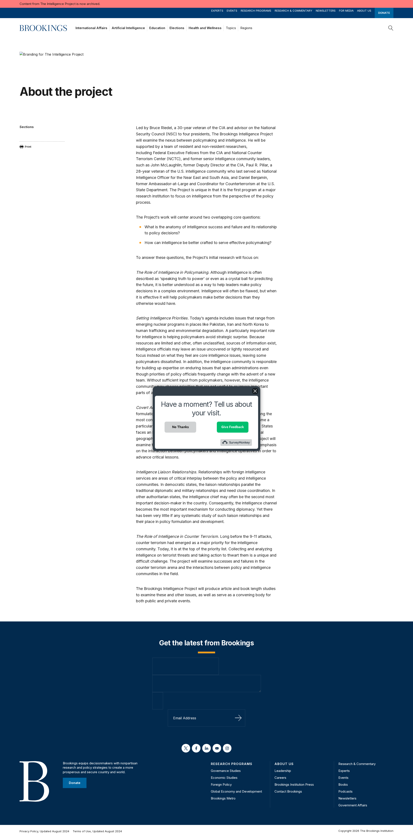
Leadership (282, 771)
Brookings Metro (223, 798)
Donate (384, 13)
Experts (217, 10)
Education (157, 28)
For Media (346, 10)
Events (232, 10)
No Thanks (180, 427)
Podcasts (345, 791)
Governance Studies (226, 771)
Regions (246, 28)
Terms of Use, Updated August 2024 (97, 831)
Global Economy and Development (236, 791)
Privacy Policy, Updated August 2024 (44, 831)
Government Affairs (352, 805)
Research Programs (256, 10)
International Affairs (91, 28)
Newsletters (326, 10)
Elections (177, 28)
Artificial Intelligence (128, 28)
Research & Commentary (293, 10)
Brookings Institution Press (294, 784)
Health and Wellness (205, 28)
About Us (364, 10)
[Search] (390, 28)
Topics (231, 28)
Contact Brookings (288, 791)
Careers (280, 778)
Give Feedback (232, 427)
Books (343, 784)
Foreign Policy (221, 784)
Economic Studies (224, 778)
